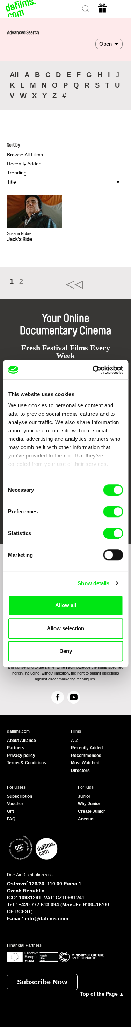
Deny (65, 651)
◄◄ (95, 285)
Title (11, 182)
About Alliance (21, 740)
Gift (10, 811)
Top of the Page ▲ (102, 994)
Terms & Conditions (26, 762)
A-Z (74, 740)
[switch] (113, 511)
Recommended (86, 755)
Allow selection (65, 628)
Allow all (65, 605)
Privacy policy (21, 755)
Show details (93, 583)
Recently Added (24, 163)
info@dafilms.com (46, 918)
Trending (17, 173)
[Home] (21, 8)
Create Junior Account (91, 815)
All (14, 75)
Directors (80, 770)
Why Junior (89, 803)
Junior (84, 796)
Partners (15, 747)
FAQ (11, 819)
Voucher (15, 803)
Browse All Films (25, 154)
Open (105, 44)
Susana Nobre (19, 233)
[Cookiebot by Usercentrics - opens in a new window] (93, 369)
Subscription (19, 796)
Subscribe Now (42, 982)
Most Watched (85, 762)
